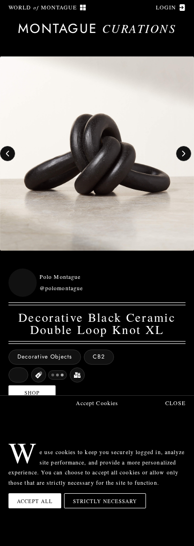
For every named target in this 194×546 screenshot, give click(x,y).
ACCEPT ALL (35, 501)
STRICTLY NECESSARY (105, 501)
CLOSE (175, 403)
